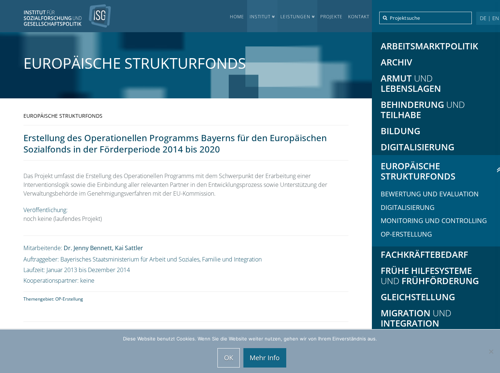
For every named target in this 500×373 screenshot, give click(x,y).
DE (483, 18)
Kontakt (358, 17)
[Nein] (491, 351)
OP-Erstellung (69, 299)
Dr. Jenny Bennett (88, 248)
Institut (260, 17)
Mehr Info (265, 357)
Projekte (331, 17)
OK (228, 357)
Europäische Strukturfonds (134, 63)
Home (237, 17)
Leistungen (295, 17)
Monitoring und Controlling (434, 220)
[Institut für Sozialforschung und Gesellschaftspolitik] (55, 16)
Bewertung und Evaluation (430, 193)
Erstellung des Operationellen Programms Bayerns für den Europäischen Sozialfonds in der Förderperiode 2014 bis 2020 (175, 143)
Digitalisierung (407, 207)
